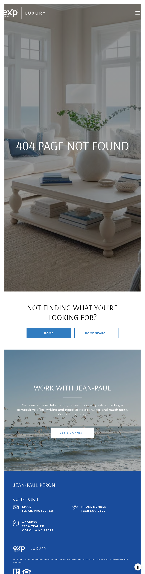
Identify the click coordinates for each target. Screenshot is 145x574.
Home (48, 333)
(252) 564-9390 (93, 510)
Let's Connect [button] (72, 432)
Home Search (96, 333)
